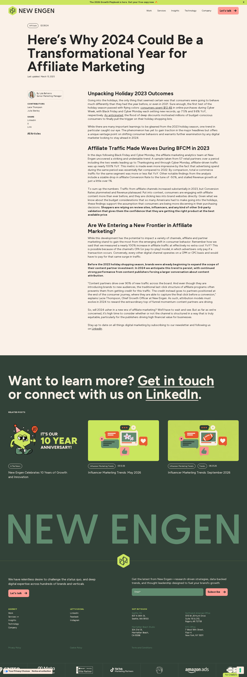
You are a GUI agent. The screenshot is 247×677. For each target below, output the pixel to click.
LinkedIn (97, 328)
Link (29, 127)
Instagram (74, 620)
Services (161, 10)
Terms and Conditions (142, 647)
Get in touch (176, 380)
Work (149, 10)
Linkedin (31, 120)
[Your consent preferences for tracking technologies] (240, 670)
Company (206, 10)
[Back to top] (123, 529)
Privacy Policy (14, 647)
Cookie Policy (76, 647)
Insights (175, 10)
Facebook (74, 617)
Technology (190, 10)
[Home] (31, 11)
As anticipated (113, 115)
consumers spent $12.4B (156, 107)
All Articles (34, 133)
